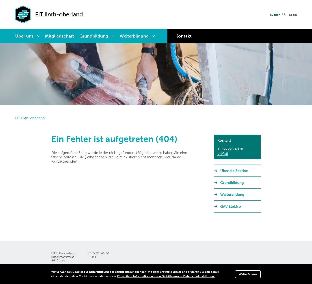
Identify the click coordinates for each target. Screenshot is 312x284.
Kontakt (183, 36)
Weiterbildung (134, 36)
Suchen (275, 14)
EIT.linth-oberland (30, 118)
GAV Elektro (230, 206)
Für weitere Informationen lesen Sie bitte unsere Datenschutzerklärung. (166, 276)
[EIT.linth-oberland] (23, 14)
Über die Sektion (234, 171)
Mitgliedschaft (59, 36)
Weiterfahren (248, 274)
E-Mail (222, 153)
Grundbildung (93, 36)
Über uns (24, 36)
